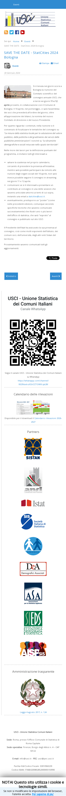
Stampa (45, 63)
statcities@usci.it (36, 196)
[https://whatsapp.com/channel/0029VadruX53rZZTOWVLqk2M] (33, 331)
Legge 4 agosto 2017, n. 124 (33, 712)
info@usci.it (25, 758)
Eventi (15, 66)
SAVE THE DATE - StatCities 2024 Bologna (31, 55)
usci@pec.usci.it (46, 758)
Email (56, 63)
